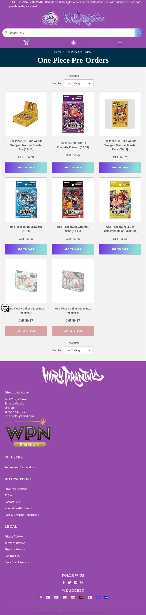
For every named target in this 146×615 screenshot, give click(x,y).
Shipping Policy (14, 549)
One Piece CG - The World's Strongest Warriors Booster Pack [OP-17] (120, 145)
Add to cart (25, 167)
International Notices (17, 508)
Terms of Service (15, 543)
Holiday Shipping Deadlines (21, 514)
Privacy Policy (13, 536)
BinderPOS (106, 612)
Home (58, 52)
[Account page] (73, 42)
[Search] (139, 32)
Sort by (56, 83)
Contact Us (11, 501)
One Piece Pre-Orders (79, 52)
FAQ (7, 495)
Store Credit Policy (16, 562)
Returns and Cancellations (20, 467)
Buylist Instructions (16, 489)
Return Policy (12, 555)
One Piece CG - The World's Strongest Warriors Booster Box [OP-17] (26, 145)
